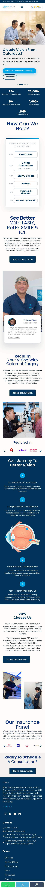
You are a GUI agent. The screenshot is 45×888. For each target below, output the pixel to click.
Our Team (9, 851)
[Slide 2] (20, 78)
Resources (10, 869)
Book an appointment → (15, 71)
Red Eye (25, 177)
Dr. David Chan (11, 856)
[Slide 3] (24, 78)
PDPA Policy (7, 800)
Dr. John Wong (11, 860)
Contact (8, 873)
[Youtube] (14, 808)
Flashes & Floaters (25, 186)
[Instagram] (5, 808)
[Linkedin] (19, 808)
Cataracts (25, 148)
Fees (7, 864)
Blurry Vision (26, 170)
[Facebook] (10, 808)
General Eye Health (25, 194)
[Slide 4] (27, 78)
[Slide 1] (17, 78)
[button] (4, 444)
